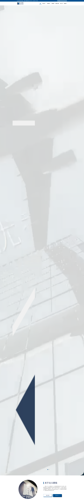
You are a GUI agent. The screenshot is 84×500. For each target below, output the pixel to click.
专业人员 (61, 3)
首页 (40, 3)
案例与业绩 (57, 3)
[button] (47, 469)
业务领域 (48, 3)
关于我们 (43, 3)
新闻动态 (53, 3)
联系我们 (65, 3)
